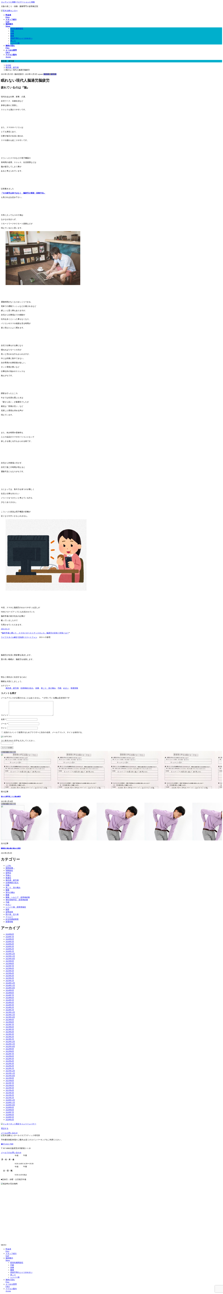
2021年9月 (10, 1078)
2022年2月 (10, 1066)
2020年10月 (10, 1105)
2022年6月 (10, 1056)
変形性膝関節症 (16, 29)
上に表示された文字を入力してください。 (18, 741)
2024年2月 (10, 1007)
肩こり (13, 41)
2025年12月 (10, 954)
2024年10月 (10, 988)
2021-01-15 (5, 629)
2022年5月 (10, 1059)
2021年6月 (10, 1085)
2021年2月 (10, 1095)
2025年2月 (10, 978)
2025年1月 (10, 981)
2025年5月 (10, 971)
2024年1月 (10, 1010)
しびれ (8, 866)
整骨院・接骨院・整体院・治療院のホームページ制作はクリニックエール (31, 1241)
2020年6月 (10, 1115)
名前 (3, 719)
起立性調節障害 (12, 919)
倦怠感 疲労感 (49, 74)
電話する (4, 1128)
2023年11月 (10, 1015)
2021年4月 (10, 1090)
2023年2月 (10, 1037)
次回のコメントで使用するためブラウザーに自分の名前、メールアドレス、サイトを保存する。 (44, 732)
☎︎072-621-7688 (7, 1144)
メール (4, 724)
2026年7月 (10, 937)
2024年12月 (10, 983)
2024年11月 (10, 985)
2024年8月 (10, 993)
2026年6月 (10, 939)
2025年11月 (10, 956)
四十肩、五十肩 (12, 914)
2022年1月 (10, 1068)
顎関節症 (9, 870)
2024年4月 (10, 1003)
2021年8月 (10, 1081)
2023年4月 (10, 1032)
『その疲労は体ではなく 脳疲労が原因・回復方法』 (23, 193)
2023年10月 (10, 1017)
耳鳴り (8, 875)
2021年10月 (10, 1076)
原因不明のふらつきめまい (21, 38)
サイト (4, 728)
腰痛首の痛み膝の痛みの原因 (11, 848)
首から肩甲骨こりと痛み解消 (11, 796)
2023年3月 (10, 1034)
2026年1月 (10, 951)
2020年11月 (10, 1103)
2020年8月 (10, 1110)
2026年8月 (10, 934)
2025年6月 (10, 968)
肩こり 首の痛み (48, 688)
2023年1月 (10, 1039)
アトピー (9, 917)
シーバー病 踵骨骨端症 (16, 907)
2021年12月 (10, 1071)
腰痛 (12, 36)
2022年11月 (10, 1044)
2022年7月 (10, 1054)
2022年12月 (10, 1042)
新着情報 (74, 688)
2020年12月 (10, 1100)
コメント (4, 715)
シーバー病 (15, 43)
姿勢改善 (9, 912)
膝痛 (7, 895)
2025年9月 (10, 961)
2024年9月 (10, 990)
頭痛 (12, 33)
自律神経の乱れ (26, 688)
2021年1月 (10, 1098)
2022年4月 (10, 1061)
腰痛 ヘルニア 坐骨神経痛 (18, 897)
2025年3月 (10, 976)
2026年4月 (10, 944)
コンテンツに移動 (8, 2)
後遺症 (8, 878)
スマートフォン (30, 637)
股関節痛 (10, 868)
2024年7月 (10, 995)
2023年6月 (10, 1027)
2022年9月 (10, 1049)
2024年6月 (10, 998)
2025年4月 (10, 973)
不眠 (12, 31)
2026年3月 (10, 946)
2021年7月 (10, 1083)
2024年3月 (10, 1005)
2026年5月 (10, 942)
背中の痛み (10, 892)
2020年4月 (10, 1120)
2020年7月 (10, 1112)
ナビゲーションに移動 (25, 2)
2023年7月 (10, 1024)
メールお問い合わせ (9, 1133)
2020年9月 (10, 1107)
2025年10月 (10, 959)
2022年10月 (10, 1046)
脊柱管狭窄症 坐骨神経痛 (17, 900)
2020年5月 (10, 1117)
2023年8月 (10, 1022)
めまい (66, 688)
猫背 (7, 909)
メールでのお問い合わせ (11, 1153)
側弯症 (8, 873)
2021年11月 (10, 1073)
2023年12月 (10, 1012)
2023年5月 (10, 1029)
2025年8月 (10, 963)
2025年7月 (10, 966)
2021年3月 (10, 1093)
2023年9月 (10, 1020)
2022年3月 (10, 1063)
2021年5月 (10, 1088)
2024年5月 (10, 1000)
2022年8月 (10, 1051)
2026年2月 (10, 949)
